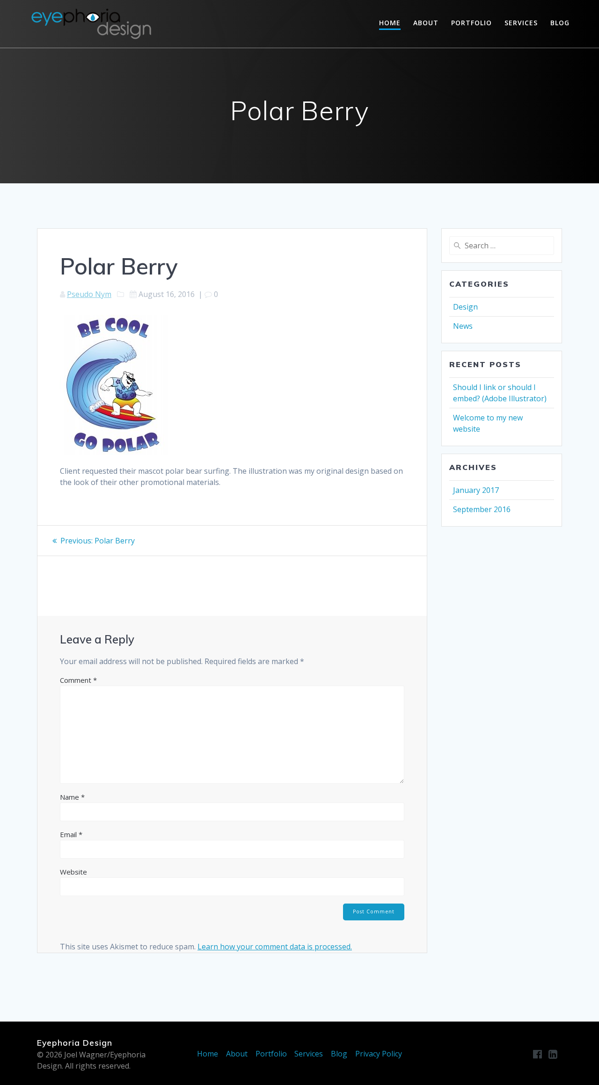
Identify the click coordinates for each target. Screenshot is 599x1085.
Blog (560, 22)
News (463, 326)
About (425, 22)
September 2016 (482, 509)
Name (72, 797)
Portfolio (471, 22)
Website (73, 871)
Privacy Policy (378, 1054)
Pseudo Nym (89, 294)
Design (465, 307)
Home (390, 22)
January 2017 (476, 490)
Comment (78, 680)
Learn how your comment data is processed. (274, 946)
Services (521, 22)
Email (71, 834)
